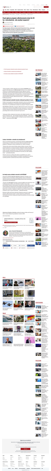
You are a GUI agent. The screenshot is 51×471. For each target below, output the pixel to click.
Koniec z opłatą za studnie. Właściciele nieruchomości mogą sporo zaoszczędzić (29, 298)
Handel (20, 12)
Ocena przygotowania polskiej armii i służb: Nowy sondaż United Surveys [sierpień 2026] (8, 298)
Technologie (33, 12)
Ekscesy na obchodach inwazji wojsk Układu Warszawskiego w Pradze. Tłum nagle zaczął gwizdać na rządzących (18, 345)
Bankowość (38, 12)
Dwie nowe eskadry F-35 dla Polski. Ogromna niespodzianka (7, 309)
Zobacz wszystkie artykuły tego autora (8, 237)
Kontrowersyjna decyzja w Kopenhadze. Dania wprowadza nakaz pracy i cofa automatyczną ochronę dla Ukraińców (29, 334)
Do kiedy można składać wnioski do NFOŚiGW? (13, 73)
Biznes (4, 12)
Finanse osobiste (12, 14)
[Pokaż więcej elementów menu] (48, 9)
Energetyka (24, 12)
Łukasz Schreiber (31, 241)
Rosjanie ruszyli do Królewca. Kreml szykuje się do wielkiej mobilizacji (18, 324)
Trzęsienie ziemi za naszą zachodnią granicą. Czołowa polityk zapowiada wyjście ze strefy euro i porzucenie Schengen (29, 324)
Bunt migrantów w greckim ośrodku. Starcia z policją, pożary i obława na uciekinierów (7, 334)
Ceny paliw (17, 14)
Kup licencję (14, 226)
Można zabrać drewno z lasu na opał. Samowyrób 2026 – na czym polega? (30, 288)
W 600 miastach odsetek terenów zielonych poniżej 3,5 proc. (16, 69)
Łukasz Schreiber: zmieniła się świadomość (12, 71)
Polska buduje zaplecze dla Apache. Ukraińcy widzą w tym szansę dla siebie (19, 288)
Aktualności (9, 12)
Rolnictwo (42, 12)
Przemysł (16, 12)
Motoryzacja (28, 12)
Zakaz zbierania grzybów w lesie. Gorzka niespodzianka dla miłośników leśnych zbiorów (18, 298)
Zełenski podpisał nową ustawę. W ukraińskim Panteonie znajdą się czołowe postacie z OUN (18, 334)
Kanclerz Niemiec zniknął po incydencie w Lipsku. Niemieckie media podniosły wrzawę (7, 345)
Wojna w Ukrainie (23, 14)
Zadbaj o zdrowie (30, 14)
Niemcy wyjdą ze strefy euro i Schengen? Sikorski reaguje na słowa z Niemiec (8, 288)
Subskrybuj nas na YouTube (9, 26)
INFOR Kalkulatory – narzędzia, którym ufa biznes (14, 219)
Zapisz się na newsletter (20, 26)
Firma (13, 12)
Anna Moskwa (5, 243)
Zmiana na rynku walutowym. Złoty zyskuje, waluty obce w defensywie (8, 239)
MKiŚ (26, 241)
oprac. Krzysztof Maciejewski (8, 22)
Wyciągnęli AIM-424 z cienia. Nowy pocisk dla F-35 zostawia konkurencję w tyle (8, 324)
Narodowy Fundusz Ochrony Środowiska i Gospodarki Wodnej (15, 241)
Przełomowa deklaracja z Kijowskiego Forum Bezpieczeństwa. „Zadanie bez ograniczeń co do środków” (29, 345)
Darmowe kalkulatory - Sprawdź (11, 222)
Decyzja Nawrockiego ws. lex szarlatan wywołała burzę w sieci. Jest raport (29, 309)
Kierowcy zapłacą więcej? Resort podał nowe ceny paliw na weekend (18, 309)
